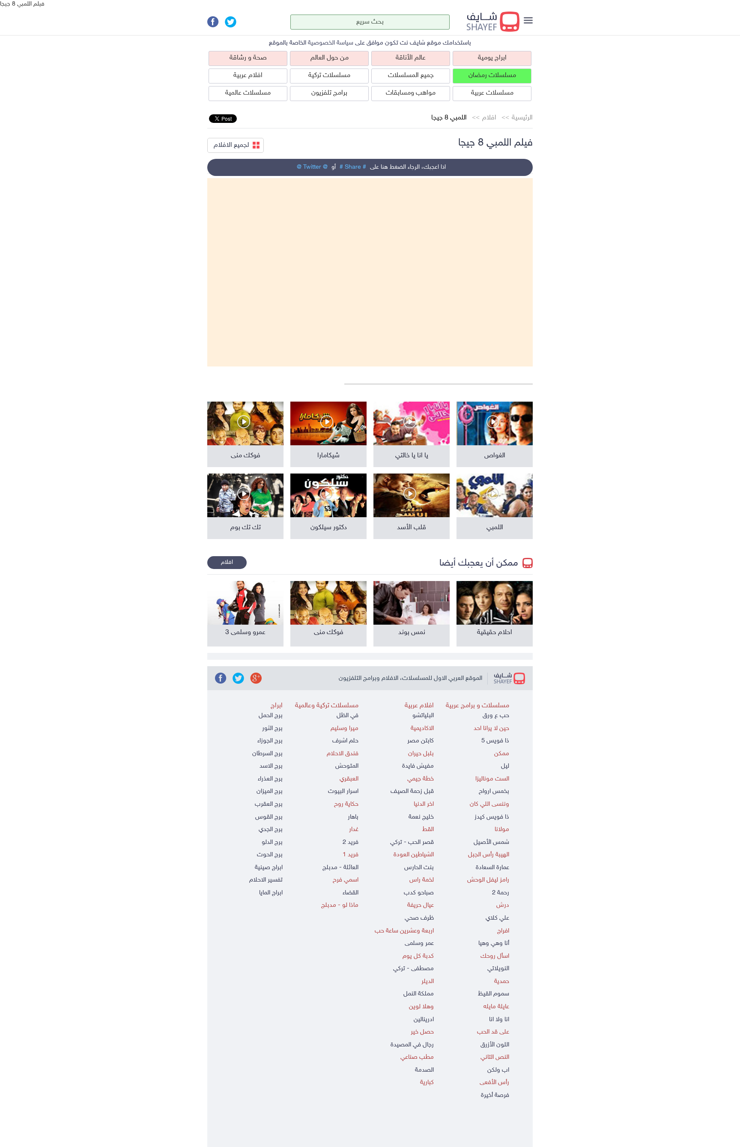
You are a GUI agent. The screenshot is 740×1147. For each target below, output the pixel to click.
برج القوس (269, 817)
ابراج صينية (269, 867)
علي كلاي (497, 918)
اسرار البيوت (343, 791)
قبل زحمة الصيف (412, 791)
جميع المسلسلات (411, 76)
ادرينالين (424, 1019)
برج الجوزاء (270, 741)
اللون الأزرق (494, 1045)
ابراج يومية (492, 58)
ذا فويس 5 (495, 741)
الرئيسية (522, 118)
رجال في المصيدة (412, 1045)
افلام (489, 118)
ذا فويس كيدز (491, 817)
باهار (353, 817)
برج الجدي (271, 829)
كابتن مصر (420, 741)
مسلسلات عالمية (248, 93)
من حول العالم (329, 58)
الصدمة (424, 1070)
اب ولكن (498, 1070)
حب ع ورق (496, 715)
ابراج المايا (271, 893)
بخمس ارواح (494, 791)
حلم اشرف (345, 741)
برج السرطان (267, 753)
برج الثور (272, 728)
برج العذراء (270, 779)
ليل (505, 766)
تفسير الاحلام (266, 880)
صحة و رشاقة (248, 58)
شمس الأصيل (491, 842)
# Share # (353, 167)
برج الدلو (272, 842)
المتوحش (346, 766)
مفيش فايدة (418, 766)
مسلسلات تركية (329, 76)
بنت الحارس (419, 867)
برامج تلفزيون (329, 93)
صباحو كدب (419, 893)
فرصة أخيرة (495, 1095)
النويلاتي (498, 968)
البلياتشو (423, 715)
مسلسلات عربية (492, 93)
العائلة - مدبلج (340, 867)
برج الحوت (270, 854)
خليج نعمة (421, 817)
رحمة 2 (500, 893)
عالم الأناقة (411, 58)
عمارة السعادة (492, 867)
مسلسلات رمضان (492, 76)
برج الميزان (270, 791)
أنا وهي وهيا (493, 943)
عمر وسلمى (419, 943)
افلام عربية (248, 76)
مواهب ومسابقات (411, 93)
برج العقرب (269, 804)
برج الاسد (271, 766)
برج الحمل (271, 715)
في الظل (347, 715)
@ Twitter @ (312, 167)
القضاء (350, 893)
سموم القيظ (493, 994)
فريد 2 (350, 842)
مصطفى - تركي (413, 968)
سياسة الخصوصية (330, 43)
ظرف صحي (419, 918)
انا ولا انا (499, 1019)
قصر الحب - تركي (412, 842)
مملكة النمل (418, 994)
